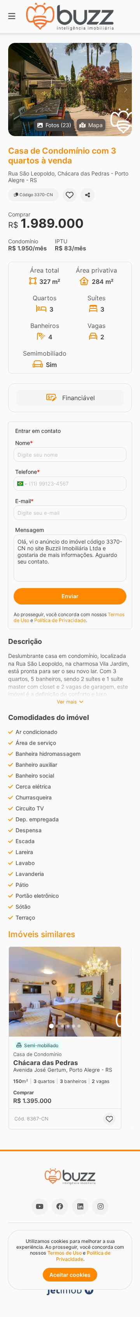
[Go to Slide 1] (51, 1026)
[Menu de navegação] (11, 16)
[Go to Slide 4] (68, 1026)
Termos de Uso (64, 1253)
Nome (24, 443)
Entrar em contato (38, 430)
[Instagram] (100, 1206)
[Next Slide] (125, 89)
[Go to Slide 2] (57, 1026)
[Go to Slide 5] (73, 1026)
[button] (70, 89)
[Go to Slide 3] (62, 1026)
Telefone (27, 471)
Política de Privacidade (60, 620)
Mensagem (29, 529)
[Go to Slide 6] (78, 1026)
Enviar (70, 596)
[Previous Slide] (14, 89)
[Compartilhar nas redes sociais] (87, 195)
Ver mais (67, 702)
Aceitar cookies (70, 1274)
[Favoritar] (70, 195)
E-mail (24, 501)
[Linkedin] (80, 1206)
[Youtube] (40, 1206)
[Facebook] (60, 1206)
